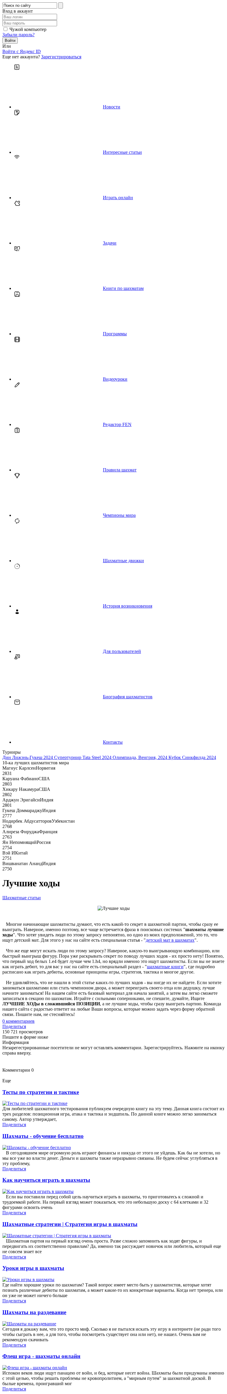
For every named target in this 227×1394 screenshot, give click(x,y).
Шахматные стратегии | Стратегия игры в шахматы (69, 1224)
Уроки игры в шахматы (33, 1268)
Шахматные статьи (21, 897)
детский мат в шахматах (170, 940)
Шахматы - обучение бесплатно (43, 1136)
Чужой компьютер (27, 29)
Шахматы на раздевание (34, 1312)
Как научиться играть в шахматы (46, 1180)
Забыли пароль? (18, 34)
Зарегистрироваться (61, 56)
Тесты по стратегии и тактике (40, 1092)
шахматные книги (165, 966)
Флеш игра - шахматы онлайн (41, 1356)
